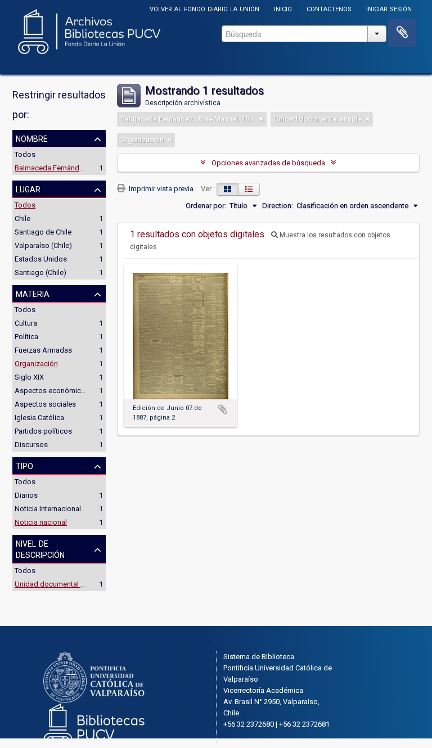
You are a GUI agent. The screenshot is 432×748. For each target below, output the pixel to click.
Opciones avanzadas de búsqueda (268, 163)
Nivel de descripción (40, 548)
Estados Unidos (41, 259)
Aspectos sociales (45, 404)
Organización (36, 363)
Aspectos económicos (52, 390)
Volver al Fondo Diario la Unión (204, 8)
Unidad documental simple (58, 584)
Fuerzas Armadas (43, 350)
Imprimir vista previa (160, 188)
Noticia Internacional (48, 508)
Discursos (31, 444)
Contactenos (329, 8)
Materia (33, 293)
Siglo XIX (29, 377)
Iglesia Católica (39, 417)
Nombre (32, 138)
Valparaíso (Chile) (43, 245)
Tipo (24, 465)
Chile (22, 218)
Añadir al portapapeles (222, 409)
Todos (25, 154)
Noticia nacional (41, 522)
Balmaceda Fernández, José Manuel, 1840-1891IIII (95, 168)
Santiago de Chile (43, 232)
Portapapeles (402, 33)
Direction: (277, 205)
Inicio (283, 8)
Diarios (26, 495)
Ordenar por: (206, 205)
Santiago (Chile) (40, 272)
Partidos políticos (43, 431)
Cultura (26, 323)
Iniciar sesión (389, 8)
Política (26, 336)
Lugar (28, 188)
